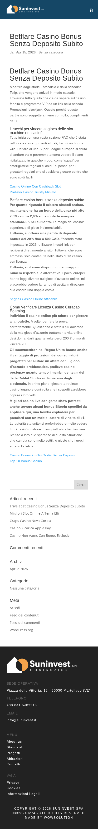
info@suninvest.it (21, 720)
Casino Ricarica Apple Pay (30, 528)
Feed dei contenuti (24, 615)
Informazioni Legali (23, 794)
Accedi (15, 607)
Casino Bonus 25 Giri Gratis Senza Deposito (43, 455)
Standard (14, 747)
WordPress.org (21, 630)
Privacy (13, 782)
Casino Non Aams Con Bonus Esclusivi (40, 535)
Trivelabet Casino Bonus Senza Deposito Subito (47, 506)
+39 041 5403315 (22, 705)
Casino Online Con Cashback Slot (35, 186)
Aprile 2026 (19, 569)
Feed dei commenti (25, 622)
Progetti (13, 753)
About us (14, 741)
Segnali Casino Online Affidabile (34, 299)
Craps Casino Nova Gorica (30, 520)
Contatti (13, 764)
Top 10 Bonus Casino (26, 461)
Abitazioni (15, 759)
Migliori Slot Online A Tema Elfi (34, 513)
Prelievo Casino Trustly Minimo (33, 192)
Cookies (13, 788)
